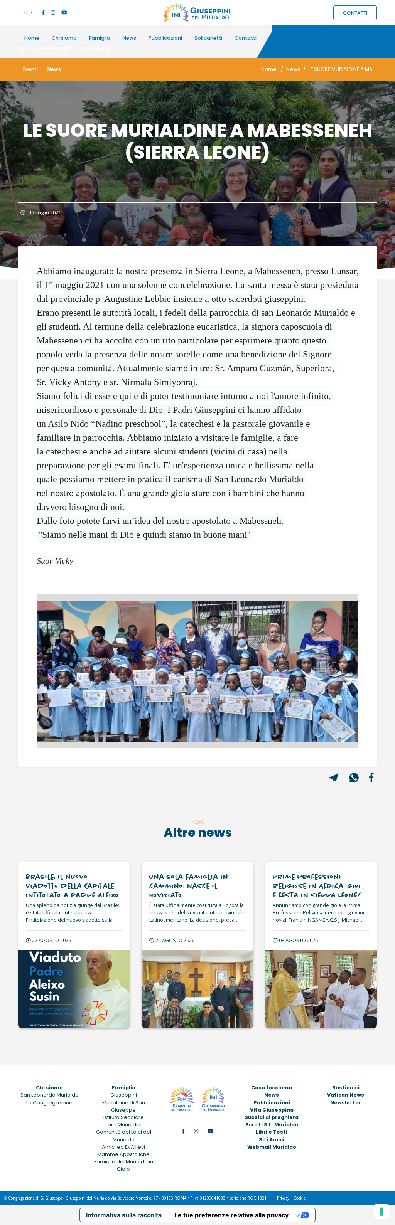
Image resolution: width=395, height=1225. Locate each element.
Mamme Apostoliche (123, 1154)
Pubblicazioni (165, 38)
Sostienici (96, 48)
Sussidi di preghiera (272, 1117)
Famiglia (99, 38)
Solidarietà (208, 38)
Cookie (300, 1198)
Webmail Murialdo (271, 1147)
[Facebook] (43, 12)
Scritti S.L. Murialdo (271, 1124)
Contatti (246, 38)
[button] (61, 671)
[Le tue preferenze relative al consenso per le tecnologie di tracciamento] (381, 1211)
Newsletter (282, 38)
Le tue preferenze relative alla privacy (231, 1215)
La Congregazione (49, 1102)
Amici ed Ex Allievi (123, 1147)
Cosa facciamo (271, 1087)
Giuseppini (123, 1095)
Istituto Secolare (123, 1117)
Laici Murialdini (124, 1124)
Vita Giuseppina (272, 1110)
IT (26, 12)
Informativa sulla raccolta (124, 1215)
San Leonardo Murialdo (49, 1095)
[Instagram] (53, 12)
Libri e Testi (271, 1132)
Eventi (30, 69)
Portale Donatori (44, 48)
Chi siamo (64, 38)
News (129, 38)
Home (31, 38)
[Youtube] (64, 12)
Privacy (283, 1198)
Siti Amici (271, 1139)
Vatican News (345, 1095)
